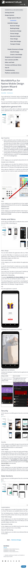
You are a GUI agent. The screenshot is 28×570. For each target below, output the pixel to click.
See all (5, 547)
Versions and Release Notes (13, 65)
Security (4, 410)
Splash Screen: (5, 208)
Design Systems (9, 15)
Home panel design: (6, 260)
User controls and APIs (11, 60)
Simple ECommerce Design (15, 49)
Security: (3, 442)
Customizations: (5, 507)
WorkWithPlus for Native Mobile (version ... (11, 551)
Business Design (15, 25)
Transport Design (15, 44)
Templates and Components (13, 57)
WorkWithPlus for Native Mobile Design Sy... (11, 549)
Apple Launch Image (6, 214)
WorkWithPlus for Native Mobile (14, 10)
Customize (13, 20)
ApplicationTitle (22, 146)
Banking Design (14, 28)
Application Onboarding (7, 275)
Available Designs (13, 23)
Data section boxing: (6, 524)
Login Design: (5, 449)
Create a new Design (16, 54)
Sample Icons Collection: (8, 162)
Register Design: (5, 465)
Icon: (2, 201)
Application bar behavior (8, 370)
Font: (2, 158)
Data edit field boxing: (7, 530)
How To (7, 67)
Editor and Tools (9, 62)
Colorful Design (14, 52)
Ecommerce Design (15, 31)
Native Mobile (3, 92)
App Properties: (5, 138)
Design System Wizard (14, 18)
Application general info (11, 106)
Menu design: (5, 250)
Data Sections (7, 476)
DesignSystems (10, 92)
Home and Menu (8, 219)
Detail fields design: (6, 517)
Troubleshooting (10, 70)
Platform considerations (12, 73)
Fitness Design (14, 33)
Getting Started (9, 12)
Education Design (15, 36)
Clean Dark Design (15, 41)
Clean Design (14, 39)
